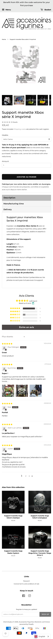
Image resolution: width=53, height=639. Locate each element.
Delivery (7, 209)
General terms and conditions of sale (26, 584)
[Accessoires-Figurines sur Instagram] (29, 596)
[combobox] (41, 636)
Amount (5, 161)
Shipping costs (19, 129)
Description (9, 197)
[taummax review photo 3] (35, 391)
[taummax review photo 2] (22, 391)
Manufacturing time (13, 203)
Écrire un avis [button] (26, 327)
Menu (8, 10)
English (42, 636)
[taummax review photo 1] (8, 391)
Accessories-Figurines (26, 622)
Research (26, 581)
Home (4, 39)
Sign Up (45, 614)
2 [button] (25, 476)
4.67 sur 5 (33, 301)
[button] (7, 122)
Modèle (5, 135)
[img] (7, 344)
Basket (47, 10)
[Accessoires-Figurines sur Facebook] (23, 596)
